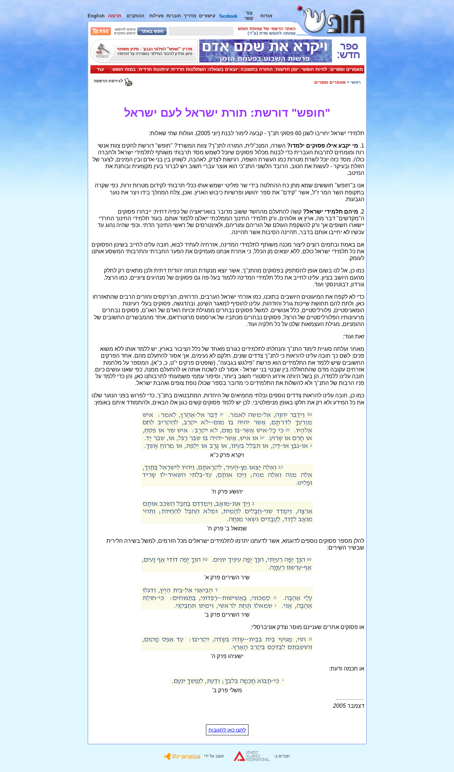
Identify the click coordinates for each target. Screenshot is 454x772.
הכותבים (135, 15)
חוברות (173, 15)
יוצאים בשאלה (223, 69)
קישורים (207, 15)
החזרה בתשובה (256, 69)
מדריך (190, 15)
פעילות (156, 15)
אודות (266, 15)
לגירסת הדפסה (109, 80)
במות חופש (123, 69)
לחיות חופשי (314, 69)
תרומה (114, 15)
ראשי (355, 82)
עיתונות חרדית (154, 69)
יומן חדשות (287, 69)
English (96, 15)
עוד (100, 69)
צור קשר (249, 15)
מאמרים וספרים (346, 69)
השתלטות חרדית (188, 69)
